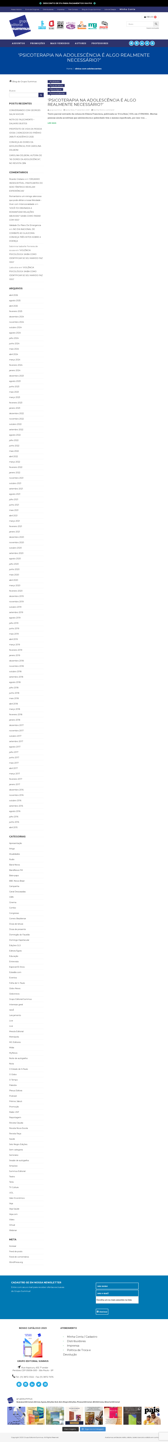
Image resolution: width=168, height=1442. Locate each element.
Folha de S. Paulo (17, 983)
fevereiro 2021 (15, 526)
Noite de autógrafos (18, 1058)
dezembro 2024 (16, 316)
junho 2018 (14, 693)
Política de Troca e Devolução (77, 1352)
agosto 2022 (15, 435)
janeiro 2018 (14, 720)
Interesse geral (16, 1004)
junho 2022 (14, 446)
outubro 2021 (15, 483)
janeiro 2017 (14, 784)
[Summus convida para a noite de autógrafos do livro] (74, 1416)
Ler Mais (52, 123)
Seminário (13, 1155)
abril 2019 (13, 639)
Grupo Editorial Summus (20, 999)
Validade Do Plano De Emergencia (25, 225)
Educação (13, 956)
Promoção (14, 1107)
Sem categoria (16, 1150)
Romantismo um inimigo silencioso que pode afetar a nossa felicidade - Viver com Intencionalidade (25, 200)
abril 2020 (13, 580)
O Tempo (13, 1080)
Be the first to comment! (103, 110)
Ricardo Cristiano (17, 179)
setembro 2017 (16, 741)
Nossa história (16, 9)
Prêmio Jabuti (15, 1101)
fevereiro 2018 (15, 714)
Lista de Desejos (110, 9)
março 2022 (14, 462)
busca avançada (153, 28)
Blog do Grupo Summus (91, 9)
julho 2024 (14, 338)
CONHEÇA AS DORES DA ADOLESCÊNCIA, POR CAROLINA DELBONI (25, 146)
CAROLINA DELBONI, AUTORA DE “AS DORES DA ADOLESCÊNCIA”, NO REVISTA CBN (25, 159)
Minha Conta (127, 9)
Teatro (12, 1176)
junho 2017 (14, 757)
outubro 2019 (15, 607)
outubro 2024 (15, 327)
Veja (11, 1203)
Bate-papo (14, 875)
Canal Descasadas (17, 891)
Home (69, 69)
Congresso (14, 913)
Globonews (14, 994)
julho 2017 (13, 752)
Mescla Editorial (16, 1031)
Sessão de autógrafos (19, 1160)
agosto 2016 (14, 811)
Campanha (14, 886)
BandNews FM (16, 870)
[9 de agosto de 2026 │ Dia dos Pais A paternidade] (152, 1416)
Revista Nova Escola (18, 1128)
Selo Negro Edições (18, 1144)
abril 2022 (13, 456)
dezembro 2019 (16, 596)
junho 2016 (14, 822)
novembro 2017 (16, 730)
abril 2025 (13, 306)
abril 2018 (13, 704)
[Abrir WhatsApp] (161, 1435)
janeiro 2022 (14, 472)
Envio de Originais (32, 9)
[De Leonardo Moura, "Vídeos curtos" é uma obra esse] (94, 1416)
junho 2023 (14, 386)
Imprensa (60, 9)
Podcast (13, 1096)
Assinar (103, 1311)
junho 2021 (14, 505)
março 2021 (14, 521)
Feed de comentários (19, 1257)
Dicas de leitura (56, 85)
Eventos (13, 978)
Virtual (12, 1225)
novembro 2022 (16, 419)
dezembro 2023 (16, 376)
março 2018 (14, 709)
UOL (11, 1193)
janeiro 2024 (14, 370)
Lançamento (15, 1015)
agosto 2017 (14, 747)
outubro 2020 (15, 548)
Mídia (11, 1047)
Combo (12, 908)
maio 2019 (14, 634)
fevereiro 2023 (15, 403)
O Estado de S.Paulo (18, 1069)
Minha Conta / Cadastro (82, 1336)
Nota (11, 1064)
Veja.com (13, 1214)
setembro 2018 (16, 677)
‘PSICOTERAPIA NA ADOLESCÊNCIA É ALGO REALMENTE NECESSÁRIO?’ (92, 102)
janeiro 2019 (14, 655)
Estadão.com (15, 972)
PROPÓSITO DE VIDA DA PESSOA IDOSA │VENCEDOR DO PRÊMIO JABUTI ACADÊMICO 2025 (25, 133)
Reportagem (15, 1117)
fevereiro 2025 (15, 311)
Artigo (12, 848)
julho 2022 (14, 440)
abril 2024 (13, 354)
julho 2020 (14, 564)
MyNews (13, 1053)
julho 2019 (13, 623)
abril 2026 (13, 295)
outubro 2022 (15, 424)
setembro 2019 (16, 612)
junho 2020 (14, 569)
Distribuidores (48, 9)
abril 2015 (13, 827)
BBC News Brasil (16, 881)
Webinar (13, 1230)
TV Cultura (14, 1187)
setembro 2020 (16, 553)
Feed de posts (15, 1251)
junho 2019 (14, 628)
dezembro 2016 (16, 790)
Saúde (12, 1139)
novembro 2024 (16, 322)
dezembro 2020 (16, 537)
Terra (11, 1182)
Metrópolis (14, 1037)
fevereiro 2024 (15, 365)
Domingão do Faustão (19, 934)
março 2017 (14, 773)
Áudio (11, 859)
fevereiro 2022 (15, 467)
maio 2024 (14, 349)
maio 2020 (14, 575)
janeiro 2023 (14, 408)
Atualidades (55, 82)
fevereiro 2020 (16, 591)
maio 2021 (14, 510)
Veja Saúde (14, 1209)
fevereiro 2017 (15, 779)
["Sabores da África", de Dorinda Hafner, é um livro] (113, 1416)
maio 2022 (14, 451)
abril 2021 (13, 515)
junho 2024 (14, 343)
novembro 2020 (16, 542)
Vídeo (11, 1219)
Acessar (12, 1246)
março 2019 (14, 644)
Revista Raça (15, 1133)
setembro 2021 (16, 489)
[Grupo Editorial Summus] (20, 26)
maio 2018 (14, 698)
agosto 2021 (14, 494)
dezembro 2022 (16, 413)
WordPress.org (16, 1262)
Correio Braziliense (17, 918)
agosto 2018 (15, 682)
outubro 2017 (15, 736)
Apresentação (15, 843)
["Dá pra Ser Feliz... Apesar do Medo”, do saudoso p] (132, 1416)
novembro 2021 (16, 478)
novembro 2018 (16, 666)
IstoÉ (11, 1010)
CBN (11, 897)
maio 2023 (14, 392)
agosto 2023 (15, 381)
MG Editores (15, 1042)
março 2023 (14, 397)
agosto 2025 (14, 300)
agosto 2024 (15, 333)
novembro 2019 (16, 601)
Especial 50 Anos (17, 967)
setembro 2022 (16, 429)
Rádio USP (14, 1112)
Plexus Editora (15, 1090)
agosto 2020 (15, 558)
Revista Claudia (16, 1123)
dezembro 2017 (16, 725)
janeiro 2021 (14, 532)
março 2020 (14, 585)
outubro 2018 (15, 671)
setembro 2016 (16, 806)
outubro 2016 (15, 800)
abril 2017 (13, 768)
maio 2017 (14, 763)
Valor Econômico (17, 1198)
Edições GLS (15, 945)
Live (11, 1021)
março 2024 (14, 360)
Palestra (13, 1085)
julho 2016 (13, 816)
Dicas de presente (17, 929)
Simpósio (13, 1166)
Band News (14, 865)
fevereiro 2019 (15, 650)
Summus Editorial (57, 93)
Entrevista (14, 961)
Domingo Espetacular (19, 940)
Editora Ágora (55, 89)
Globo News (14, 988)
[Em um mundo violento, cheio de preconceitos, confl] (36, 1416)
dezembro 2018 (16, 661)
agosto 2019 (14, 618)
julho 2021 (13, 499)
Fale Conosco (73, 9)
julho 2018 (14, 687)
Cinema (12, 902)
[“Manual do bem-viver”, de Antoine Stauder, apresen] (55, 1416)
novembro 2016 (16, 795)
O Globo (13, 1074)
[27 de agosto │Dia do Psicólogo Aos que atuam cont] (16, 1416)
